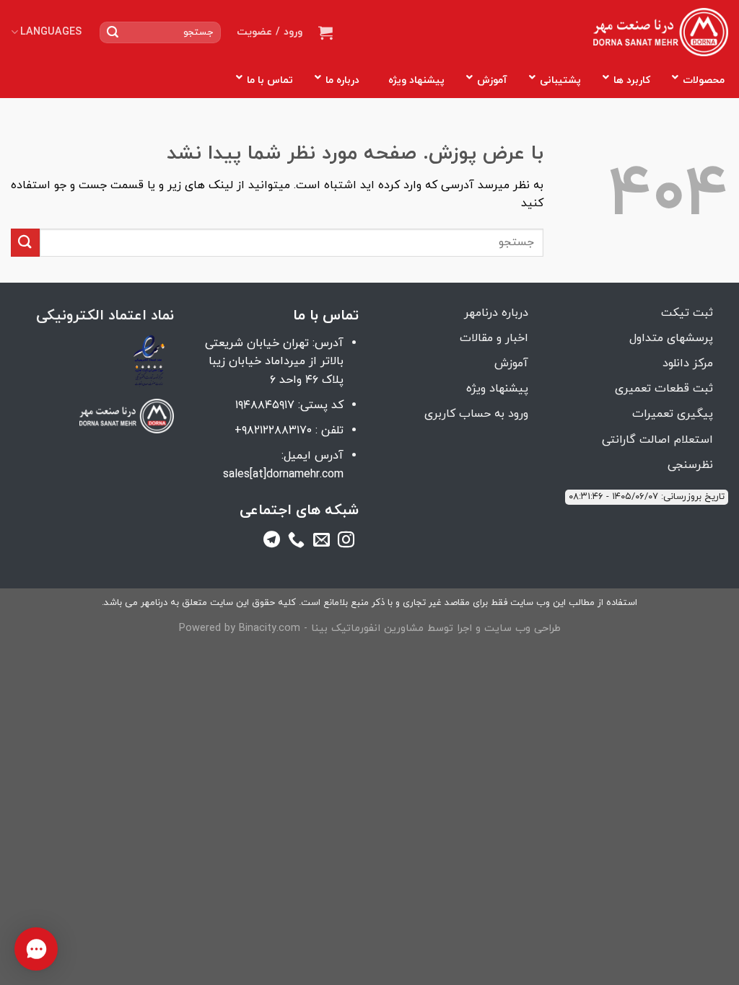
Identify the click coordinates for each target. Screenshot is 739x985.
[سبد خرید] (325, 32)
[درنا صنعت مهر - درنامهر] (660, 32)
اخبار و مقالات (494, 338)
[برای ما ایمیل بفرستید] (321, 542)
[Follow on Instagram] (346, 542)
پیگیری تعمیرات (672, 414)
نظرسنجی (690, 465)
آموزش (511, 363)
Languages (51, 32)
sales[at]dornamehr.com (283, 474)
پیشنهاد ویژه (497, 389)
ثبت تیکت (687, 313)
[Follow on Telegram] (271, 542)
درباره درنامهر (496, 313)
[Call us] (296, 542)
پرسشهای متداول (671, 338)
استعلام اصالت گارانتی (657, 440)
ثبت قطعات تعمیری (664, 389)
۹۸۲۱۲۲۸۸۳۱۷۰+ (273, 430)
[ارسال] (112, 32)
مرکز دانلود (688, 363)
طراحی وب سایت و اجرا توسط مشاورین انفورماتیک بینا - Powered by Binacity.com (370, 628)
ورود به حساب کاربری (476, 414)
